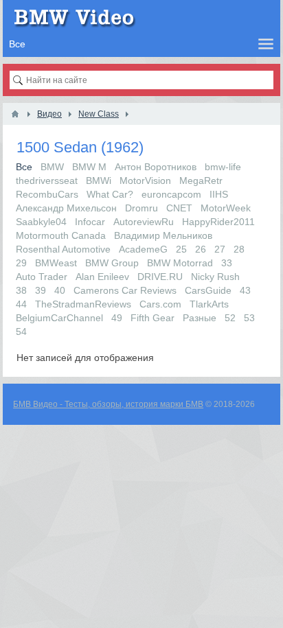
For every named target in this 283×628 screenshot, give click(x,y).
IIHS (219, 194)
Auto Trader (41, 276)
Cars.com (160, 304)
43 (245, 290)
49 (116, 317)
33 (226, 262)
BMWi (98, 180)
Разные (199, 317)
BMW (52, 166)
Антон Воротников (155, 166)
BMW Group (112, 262)
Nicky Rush (215, 276)
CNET (179, 207)
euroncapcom (171, 194)
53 (249, 317)
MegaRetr (201, 180)
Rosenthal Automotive (63, 249)
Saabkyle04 (41, 221)
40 (59, 290)
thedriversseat (47, 180)
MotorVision (145, 180)
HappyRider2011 (218, 221)
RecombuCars (47, 194)
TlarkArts (209, 304)
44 (21, 304)
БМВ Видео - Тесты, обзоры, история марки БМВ (108, 404)
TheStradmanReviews (83, 304)
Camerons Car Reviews (125, 290)
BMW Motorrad (180, 262)
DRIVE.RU (160, 276)
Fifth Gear (152, 317)
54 (21, 331)
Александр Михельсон (66, 207)
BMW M (89, 166)
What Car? (110, 194)
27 (219, 249)
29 (21, 262)
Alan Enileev (102, 276)
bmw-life (223, 166)
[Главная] (15, 114)
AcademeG (143, 249)
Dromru (141, 207)
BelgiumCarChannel (59, 317)
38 (21, 290)
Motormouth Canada (61, 235)
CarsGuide (208, 290)
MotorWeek (226, 207)
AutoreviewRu (143, 221)
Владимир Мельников (163, 235)
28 (239, 249)
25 (181, 249)
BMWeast (56, 262)
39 (40, 290)
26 (200, 249)
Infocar (90, 221)
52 (230, 317)
